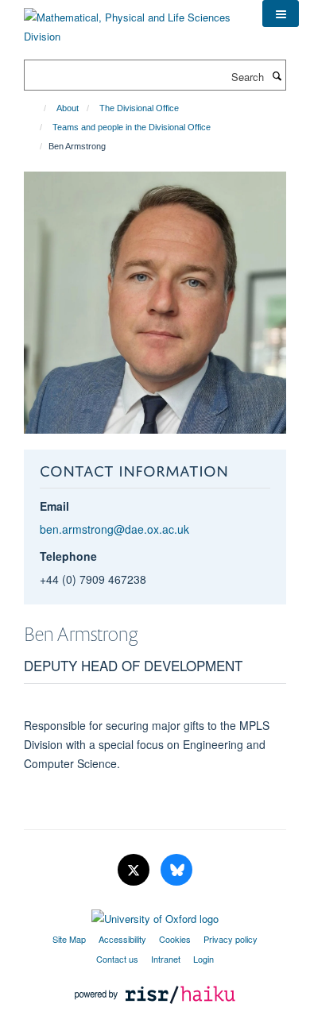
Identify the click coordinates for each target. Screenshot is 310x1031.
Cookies (175, 939)
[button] (280, 13)
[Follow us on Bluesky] (176, 870)
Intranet (165, 958)
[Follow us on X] (135, 870)
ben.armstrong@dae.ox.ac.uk (114, 529)
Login (203, 958)
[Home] (38, 108)
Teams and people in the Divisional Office (131, 127)
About (67, 108)
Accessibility (122, 939)
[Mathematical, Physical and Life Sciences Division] (131, 21)
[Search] (276, 75)
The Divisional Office (139, 108)
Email (54, 506)
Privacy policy (230, 939)
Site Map (69, 939)
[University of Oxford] (155, 915)
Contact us (117, 958)
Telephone (68, 556)
